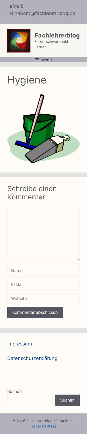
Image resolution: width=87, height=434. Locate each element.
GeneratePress (44, 426)
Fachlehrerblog (57, 35)
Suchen (14, 391)
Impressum (19, 344)
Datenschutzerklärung (32, 358)
